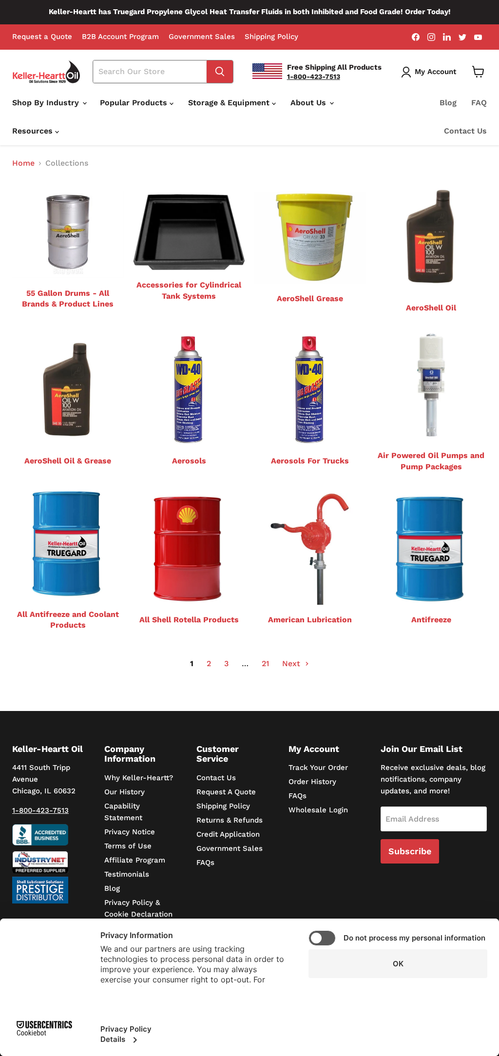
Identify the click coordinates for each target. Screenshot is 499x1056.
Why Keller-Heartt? (138, 777)
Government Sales (202, 37)
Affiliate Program (134, 860)
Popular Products (135, 102)
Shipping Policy (271, 37)
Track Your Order (318, 767)
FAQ (479, 102)
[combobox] (150, 71)
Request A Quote (226, 791)
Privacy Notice (129, 831)
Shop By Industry (46, 102)
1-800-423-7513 (40, 810)
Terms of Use (128, 846)
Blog (448, 102)
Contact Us (465, 130)
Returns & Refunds (229, 820)
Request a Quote (42, 37)
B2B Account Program (120, 37)
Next (292, 663)
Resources (33, 130)
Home (23, 163)
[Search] (220, 71)
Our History (124, 791)
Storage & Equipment (230, 102)
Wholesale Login (318, 810)
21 (265, 663)
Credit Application (228, 834)
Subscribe (409, 851)
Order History (312, 781)
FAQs (205, 862)
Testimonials (126, 874)
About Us (309, 102)
